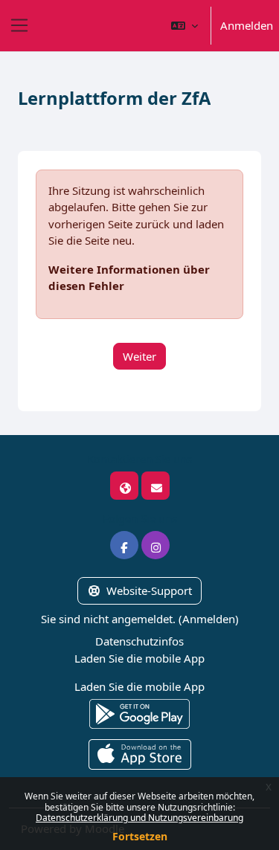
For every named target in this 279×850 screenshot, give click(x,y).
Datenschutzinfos (139, 641)
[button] (184, 25)
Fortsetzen (139, 836)
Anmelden (246, 25)
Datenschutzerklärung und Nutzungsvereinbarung (139, 817)
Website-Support (149, 590)
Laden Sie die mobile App (139, 658)
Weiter (139, 356)
